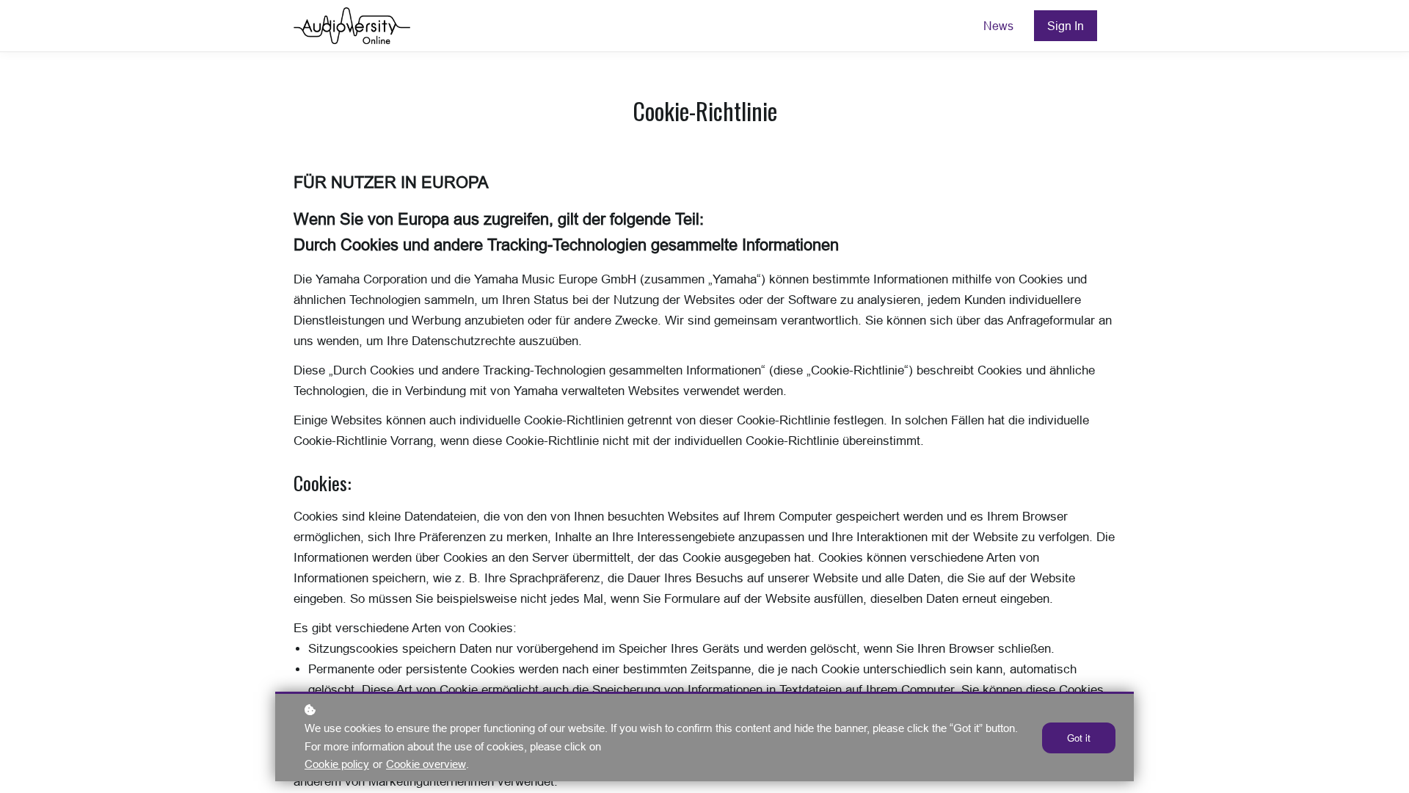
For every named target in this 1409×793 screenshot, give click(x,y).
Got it (1079, 738)
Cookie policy (337, 764)
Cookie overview (426, 764)
